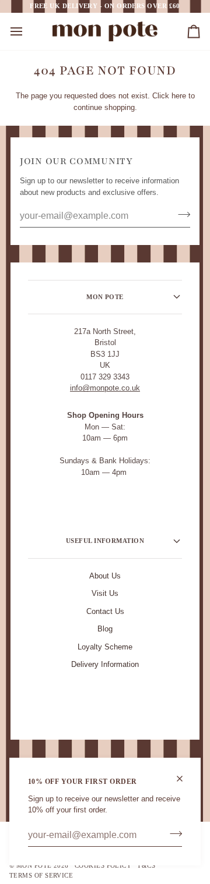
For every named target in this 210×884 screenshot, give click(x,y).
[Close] (185, 779)
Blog (105, 628)
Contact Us (105, 611)
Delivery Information (105, 664)
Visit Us (105, 593)
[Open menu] (26, 31)
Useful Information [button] (105, 540)
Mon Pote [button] (105, 296)
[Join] (172, 834)
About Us (105, 575)
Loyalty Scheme (105, 646)
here (179, 95)
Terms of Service (41, 875)
